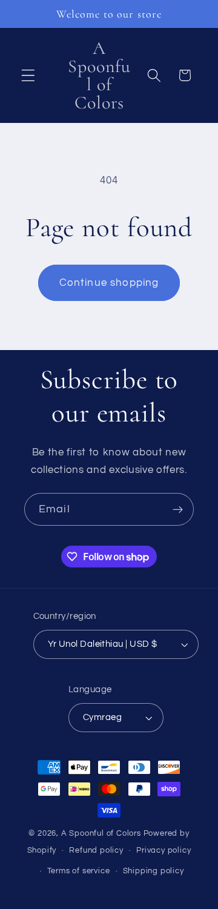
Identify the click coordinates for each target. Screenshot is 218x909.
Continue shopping (109, 282)
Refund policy (96, 850)
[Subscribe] (177, 509)
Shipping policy (153, 871)
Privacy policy (163, 850)
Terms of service (78, 871)
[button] (28, 75)
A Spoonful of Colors (101, 834)
